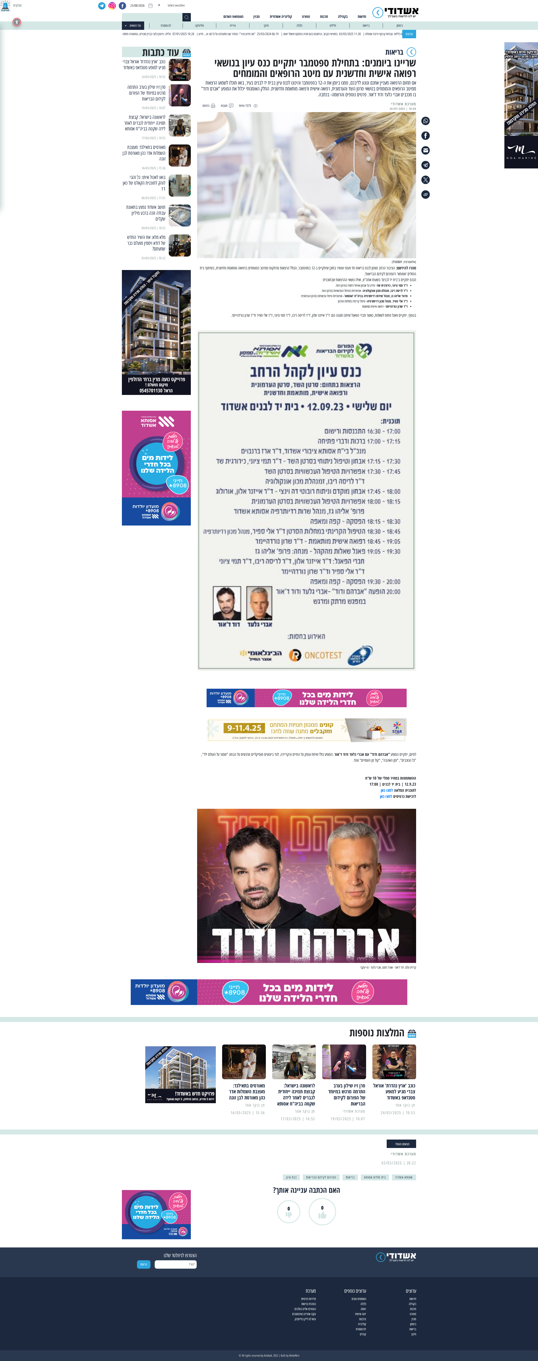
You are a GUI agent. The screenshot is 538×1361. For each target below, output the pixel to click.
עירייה (233, 26)
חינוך (266, 26)
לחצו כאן (387, 790)
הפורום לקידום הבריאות (321, 1177)
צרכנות (362, 1319)
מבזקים (409, 34)
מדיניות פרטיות (308, 1299)
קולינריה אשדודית (281, 16)
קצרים (363, 1334)
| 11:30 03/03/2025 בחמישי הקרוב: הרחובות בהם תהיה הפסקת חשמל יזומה (372, 34)
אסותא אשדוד (404, 1177)
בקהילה (343, 16)
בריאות (366, 26)
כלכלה (299, 26)
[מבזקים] (5, 5)
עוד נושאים (135, 26)
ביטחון (400, 26)
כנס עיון (291, 1177)
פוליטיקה (199, 26)
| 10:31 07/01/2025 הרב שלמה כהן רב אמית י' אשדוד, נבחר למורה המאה (125, 34)
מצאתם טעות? (402, 1144)
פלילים (333, 26)
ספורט (306, 16)
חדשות (362, 16)
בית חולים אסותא (375, 1177)
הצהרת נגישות (308, 1304)
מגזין (256, 16)
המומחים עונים (359, 1299)
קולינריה (362, 1324)
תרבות (324, 16)
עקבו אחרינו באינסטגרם (304, 1314)
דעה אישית (360, 1314)
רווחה (363, 1309)
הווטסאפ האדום (233, 16)
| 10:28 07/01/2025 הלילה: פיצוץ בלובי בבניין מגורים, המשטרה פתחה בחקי (205, 34)
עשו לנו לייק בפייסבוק (305, 1319)
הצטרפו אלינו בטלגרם (305, 1309)
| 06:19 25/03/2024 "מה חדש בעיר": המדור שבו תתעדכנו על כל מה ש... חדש (288, 34)
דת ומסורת (166, 26)
